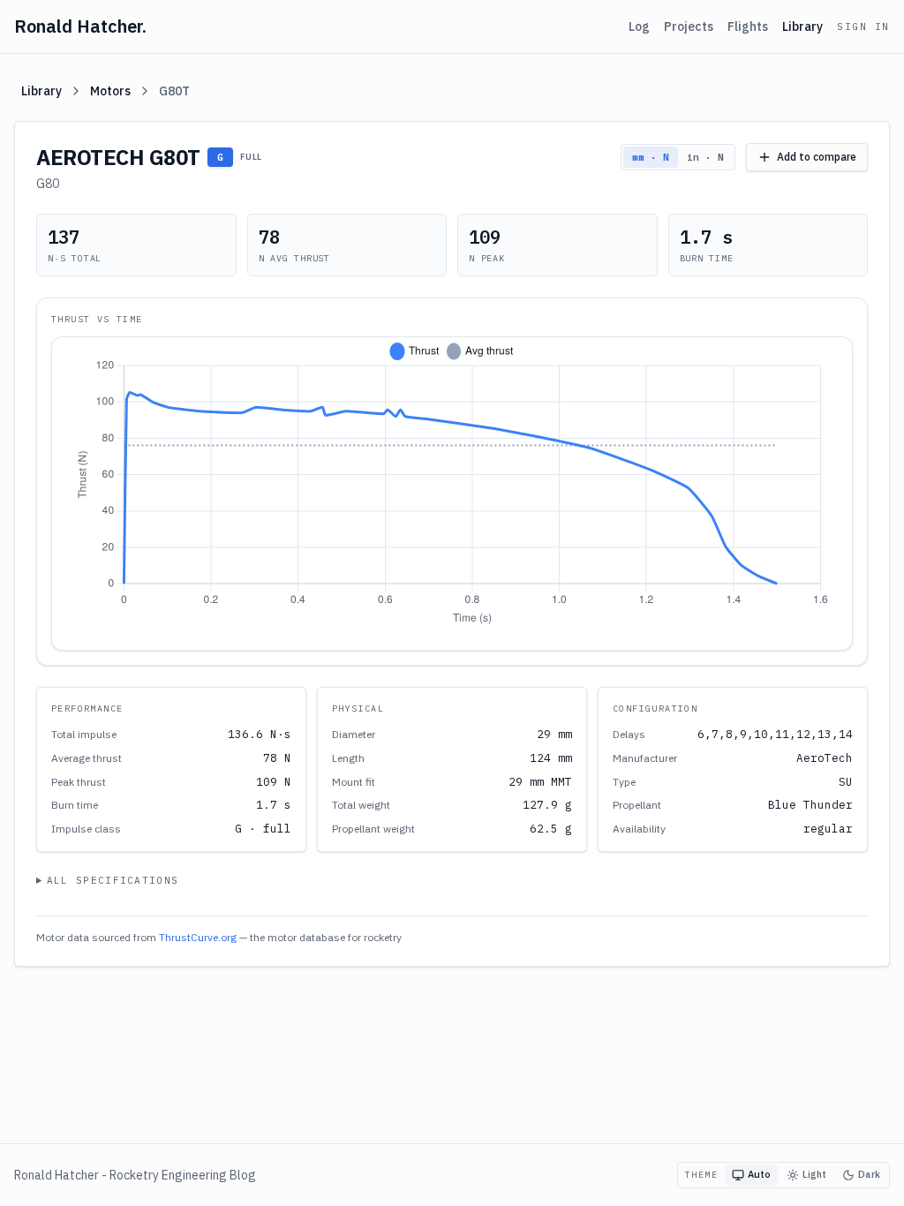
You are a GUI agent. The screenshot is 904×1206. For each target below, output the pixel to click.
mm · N (650, 157)
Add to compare (816, 156)
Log (639, 26)
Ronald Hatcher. (80, 26)
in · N (705, 157)
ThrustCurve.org (198, 937)
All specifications (113, 880)
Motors (110, 91)
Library (802, 26)
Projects (688, 26)
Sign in (863, 26)
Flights (747, 26)
